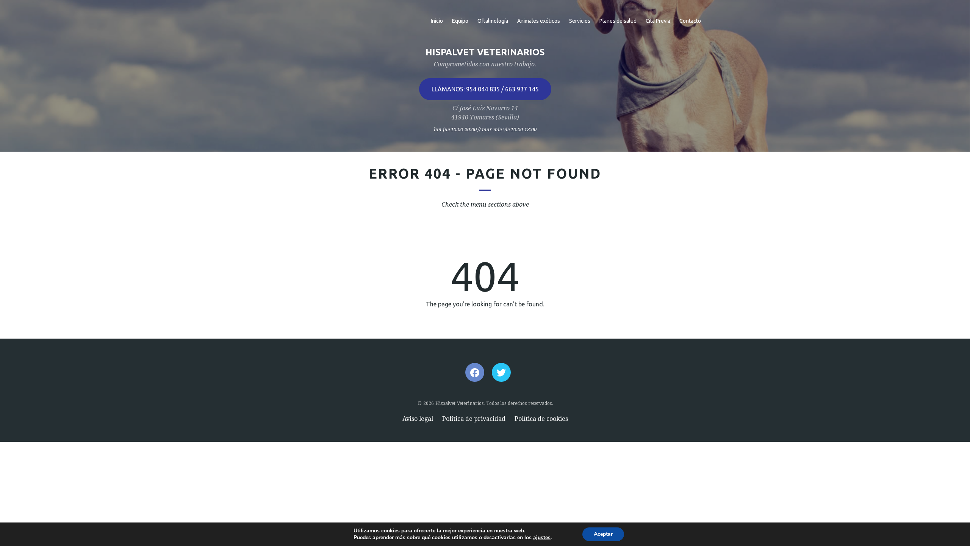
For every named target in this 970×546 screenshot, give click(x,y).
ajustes (542, 537)
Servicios (579, 21)
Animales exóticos (538, 21)
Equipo (460, 21)
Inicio (437, 21)
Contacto (690, 21)
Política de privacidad (473, 418)
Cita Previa (658, 21)
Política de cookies (541, 418)
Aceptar (603, 534)
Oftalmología (492, 21)
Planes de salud (618, 21)
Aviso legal (417, 418)
